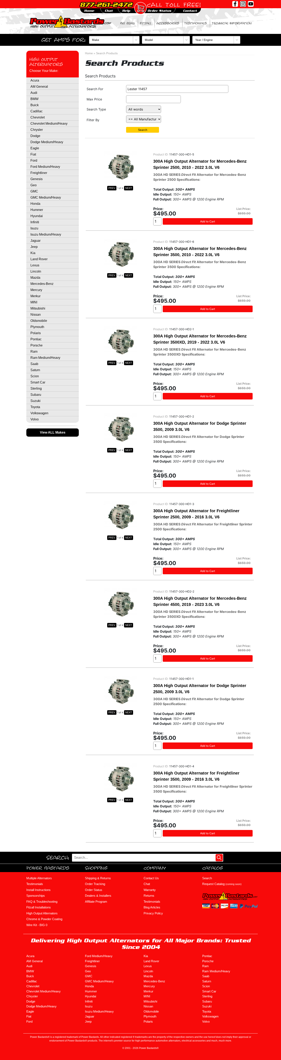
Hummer (36, 210)
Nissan (35, 314)
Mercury (36, 290)
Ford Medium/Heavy (45, 166)
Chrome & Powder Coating (44, 919)
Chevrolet (37, 117)
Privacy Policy (153, 913)
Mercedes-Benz (41, 283)
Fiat (33, 154)
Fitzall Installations (38, 907)
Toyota (35, 407)
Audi (33, 92)
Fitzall (145, 23)
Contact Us (151, 878)
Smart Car (37, 382)
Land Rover (39, 259)
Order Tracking (95, 884)
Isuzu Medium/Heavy (45, 234)
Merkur (35, 296)
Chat (147, 884)
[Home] (70, 21)
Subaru (35, 394)
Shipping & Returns (98, 878)
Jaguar (35, 240)
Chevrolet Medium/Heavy (48, 123)
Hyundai (36, 216)
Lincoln (35, 271)
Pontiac (36, 339)
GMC (34, 191)
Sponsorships (35, 895)
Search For (95, 89)
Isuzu (34, 228)
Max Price (94, 99)
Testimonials (195, 23)
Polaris (35, 333)
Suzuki (35, 401)
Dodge (35, 136)
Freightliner (38, 173)
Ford (33, 160)
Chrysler (36, 129)
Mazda (35, 277)
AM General (39, 86)
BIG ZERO (127, 23)
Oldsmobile (38, 320)
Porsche (36, 345)
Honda (35, 203)
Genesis (36, 179)
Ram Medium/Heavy (45, 357)
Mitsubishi (37, 308)
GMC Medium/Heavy (45, 197)
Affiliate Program (96, 901)
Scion (34, 376)
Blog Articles (152, 907)
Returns (149, 895)
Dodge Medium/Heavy (46, 142)
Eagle (34, 148)
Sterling (36, 388)
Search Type (96, 109)
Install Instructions (38, 890)
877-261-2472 (106, 4)
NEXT (128, 188)
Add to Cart (207, 221)
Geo (33, 185)
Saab (34, 364)
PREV (111, 188)
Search (142, 129)
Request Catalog (222, 884)
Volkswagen (39, 413)
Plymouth (37, 327)
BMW (34, 99)
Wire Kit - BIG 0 (36, 925)
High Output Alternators (46, 62)
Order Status (93, 890)
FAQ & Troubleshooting (41, 901)
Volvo (34, 419)
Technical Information (232, 23)
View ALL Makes (52, 432)
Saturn (35, 370)
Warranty (150, 890)
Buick (34, 105)
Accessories (168, 23)
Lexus (34, 265)
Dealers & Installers (98, 895)
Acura (34, 80)
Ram (33, 351)
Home (89, 53)
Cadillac (36, 111)
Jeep (34, 247)
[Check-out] (140, 8)
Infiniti (34, 222)
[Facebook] (235, 4)
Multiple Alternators (39, 878)
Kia (32, 253)
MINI (33, 302)
